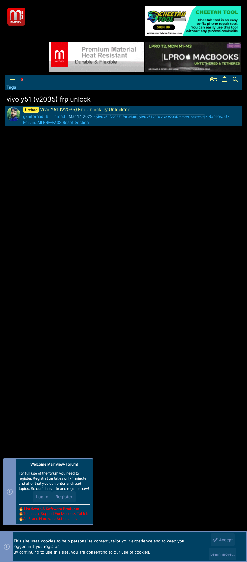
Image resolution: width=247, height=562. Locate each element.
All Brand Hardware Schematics (50, 518)
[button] (12, 80)
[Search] (235, 80)
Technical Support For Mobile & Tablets (56, 513)
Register (64, 496)
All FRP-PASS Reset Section (63, 122)
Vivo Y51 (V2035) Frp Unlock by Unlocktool (78, 109)
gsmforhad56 (35, 116)
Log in (42, 496)
